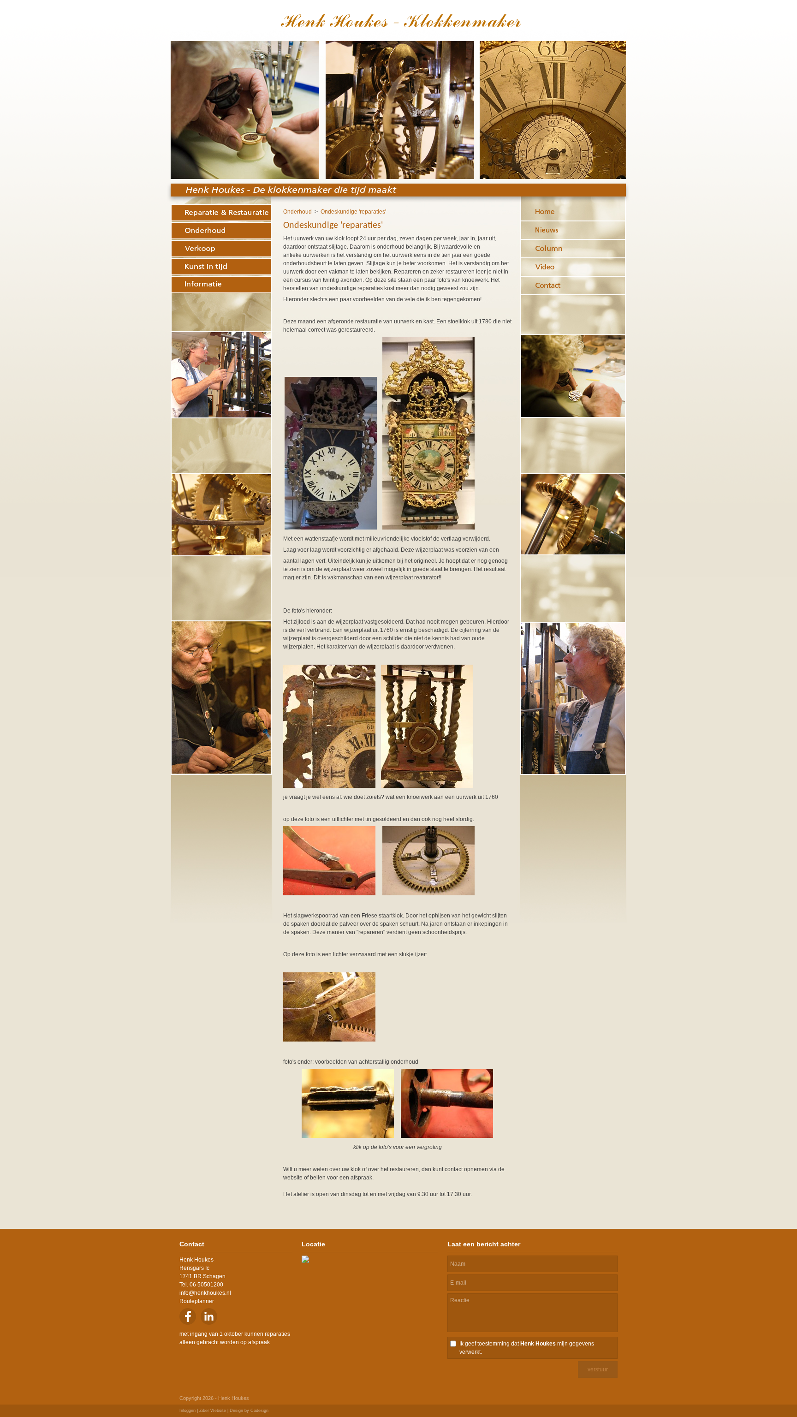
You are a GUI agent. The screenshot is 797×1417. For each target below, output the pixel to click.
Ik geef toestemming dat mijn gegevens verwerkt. (526, 1347)
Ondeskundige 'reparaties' (353, 211)
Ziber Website (212, 1410)
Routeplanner (196, 1301)
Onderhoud (297, 211)
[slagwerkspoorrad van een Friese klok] (428, 893)
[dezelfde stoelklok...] (428, 527)
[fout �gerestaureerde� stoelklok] (331, 527)
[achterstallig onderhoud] (348, 1136)
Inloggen (187, 1410)
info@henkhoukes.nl (205, 1293)
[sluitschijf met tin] (427, 786)
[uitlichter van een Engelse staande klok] (329, 893)
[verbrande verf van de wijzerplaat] (329, 786)
